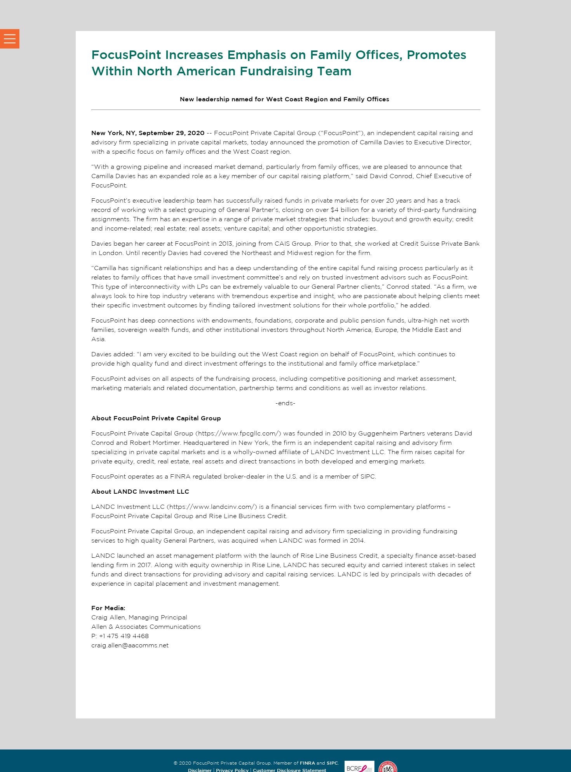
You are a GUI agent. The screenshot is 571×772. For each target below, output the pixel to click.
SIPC (332, 762)
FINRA (307, 762)
